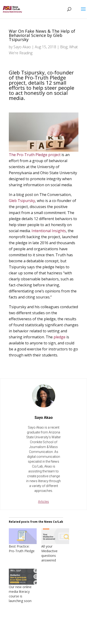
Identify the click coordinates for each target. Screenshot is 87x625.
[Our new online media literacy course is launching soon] (23, 577)
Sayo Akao (22, 46)
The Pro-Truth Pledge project (35, 154)
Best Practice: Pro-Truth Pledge (22, 548)
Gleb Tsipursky (22, 200)
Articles (43, 501)
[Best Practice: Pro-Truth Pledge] (23, 536)
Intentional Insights (49, 230)
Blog (64, 46)
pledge (59, 337)
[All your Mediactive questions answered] (55, 536)
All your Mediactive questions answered (49, 553)
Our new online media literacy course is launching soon (20, 594)
